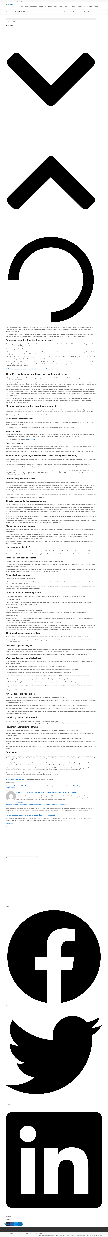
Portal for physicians (64, 6)
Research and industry (78, 6)
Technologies (48, 6)
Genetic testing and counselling (34, 6)
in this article (31, 439)
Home (21, 6)
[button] (51, 79)
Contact (93, 1235)
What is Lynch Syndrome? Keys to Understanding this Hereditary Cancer (46, 792)
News (55, 6)
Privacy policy (99, 1235)
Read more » (19, 802)
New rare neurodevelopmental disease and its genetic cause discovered (36, 805)
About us (89, 6)
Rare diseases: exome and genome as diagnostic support (30, 815)
